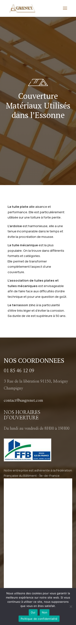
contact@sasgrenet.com (23, 401)
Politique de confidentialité (39, 618)
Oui (33, 612)
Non (45, 612)
